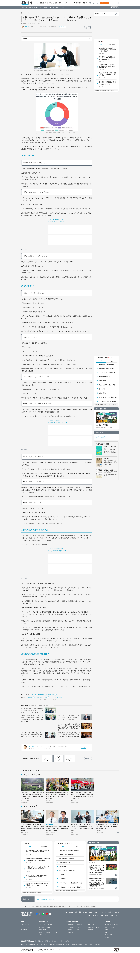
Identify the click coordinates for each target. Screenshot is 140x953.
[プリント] (90, 27)
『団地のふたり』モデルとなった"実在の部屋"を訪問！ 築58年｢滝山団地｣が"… (107, 66)
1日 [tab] (101, 361)
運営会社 (40, 941)
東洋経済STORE (43, 929)
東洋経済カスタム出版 (93, 927)
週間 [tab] (112, 361)
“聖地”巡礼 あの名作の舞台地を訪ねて (108, 364)
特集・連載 (48, 3)
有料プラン (108, 929)
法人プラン (108, 932)
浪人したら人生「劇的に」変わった (108, 385)
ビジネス (24, 7)
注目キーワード (100, 432)
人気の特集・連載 (102, 358)
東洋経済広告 (91, 924)
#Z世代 (32, 694)
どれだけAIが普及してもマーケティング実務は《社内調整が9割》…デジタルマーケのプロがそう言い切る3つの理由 (82, 827)
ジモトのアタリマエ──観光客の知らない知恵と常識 (108, 397)
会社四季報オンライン (44, 927)
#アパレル (108, 437)
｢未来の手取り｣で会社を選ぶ (106, 368)
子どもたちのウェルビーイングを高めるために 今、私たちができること (108, 401)
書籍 (84, 3)
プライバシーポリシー (42, 944)
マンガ (65, 3)
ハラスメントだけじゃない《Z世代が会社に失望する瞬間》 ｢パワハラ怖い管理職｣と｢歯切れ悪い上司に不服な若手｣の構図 (32, 718)
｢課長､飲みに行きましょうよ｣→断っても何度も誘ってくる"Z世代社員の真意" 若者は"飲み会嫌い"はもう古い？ (32, 734)
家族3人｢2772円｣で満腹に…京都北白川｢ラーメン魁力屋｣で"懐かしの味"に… (107, 74)
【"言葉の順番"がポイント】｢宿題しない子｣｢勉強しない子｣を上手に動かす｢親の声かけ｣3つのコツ (107, 826)
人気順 (55, 3)
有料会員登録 (105, 2)
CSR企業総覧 (102, 380)
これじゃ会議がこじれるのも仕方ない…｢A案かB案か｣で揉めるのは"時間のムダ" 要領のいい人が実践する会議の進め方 (32, 827)
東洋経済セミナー (71, 932)
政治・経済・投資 (33, 7)
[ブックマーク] (86, 27)
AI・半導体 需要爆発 (102, 425)
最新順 (42, 3)
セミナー (70, 3)
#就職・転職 (51, 694)
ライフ (52, 7)
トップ (36, 3)
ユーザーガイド (109, 934)
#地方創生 (102, 437)
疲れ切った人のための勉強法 (110, 447)
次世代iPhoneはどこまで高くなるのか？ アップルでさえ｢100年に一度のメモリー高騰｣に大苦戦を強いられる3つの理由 (96, 869)
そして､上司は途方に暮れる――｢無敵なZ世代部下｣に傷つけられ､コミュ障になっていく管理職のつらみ (32, 710)
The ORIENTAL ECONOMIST (46, 924)
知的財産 (52, 944)
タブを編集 (115, 7)
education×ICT (25, 924)
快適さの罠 (107, 458)
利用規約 (107, 937)
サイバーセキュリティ (27, 927)
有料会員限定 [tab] (112, 44)
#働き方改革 (41, 694)
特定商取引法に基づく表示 (63, 944)
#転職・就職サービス (42, 697)
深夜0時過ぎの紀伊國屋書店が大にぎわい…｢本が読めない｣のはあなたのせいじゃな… (108, 83)
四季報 (78, 3)
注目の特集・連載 (101, 409)
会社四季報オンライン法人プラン (75, 927)
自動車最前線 (102, 393)
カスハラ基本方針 (88, 944)
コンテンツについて (110, 927)
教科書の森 (90, 929)
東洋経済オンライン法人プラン (74, 924)
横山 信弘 (27, 26)
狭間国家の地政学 (108, 470)
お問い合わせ (98, 944)
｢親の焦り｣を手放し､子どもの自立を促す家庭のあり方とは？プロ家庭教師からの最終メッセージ (57, 828)
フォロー (63, 26)
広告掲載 (67, 941)
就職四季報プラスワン (105, 376)
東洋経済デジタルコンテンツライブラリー (50, 932)
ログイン (114, 2)
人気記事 (99, 41)
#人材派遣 (30, 697)
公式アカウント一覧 (57, 941)
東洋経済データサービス (72, 929)
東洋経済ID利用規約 (77, 944)
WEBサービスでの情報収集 (28, 944)
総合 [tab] (101, 44)
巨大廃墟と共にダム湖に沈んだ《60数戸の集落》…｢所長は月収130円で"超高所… (107, 49)
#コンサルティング (55, 697)
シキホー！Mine (43, 934)
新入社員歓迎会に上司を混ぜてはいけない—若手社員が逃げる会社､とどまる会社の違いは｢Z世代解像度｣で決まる (69, 735)
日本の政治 (102, 389)
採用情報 (47, 941)
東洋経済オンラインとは (101, 13)
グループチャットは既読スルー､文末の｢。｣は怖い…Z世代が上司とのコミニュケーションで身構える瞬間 (68, 717)
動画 (60, 3)
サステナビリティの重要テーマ (107, 372)
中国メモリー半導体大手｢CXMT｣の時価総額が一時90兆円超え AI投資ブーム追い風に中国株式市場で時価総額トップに (96, 882)
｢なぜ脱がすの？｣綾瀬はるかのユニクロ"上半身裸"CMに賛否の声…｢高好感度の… (108, 58)
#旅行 (97, 437)
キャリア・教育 (44, 7)
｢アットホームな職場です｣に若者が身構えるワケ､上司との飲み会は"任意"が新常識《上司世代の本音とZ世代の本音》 (69, 727)
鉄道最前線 (24, 929)
